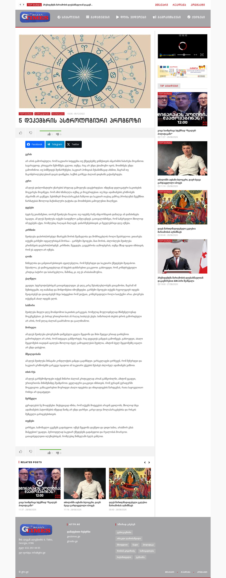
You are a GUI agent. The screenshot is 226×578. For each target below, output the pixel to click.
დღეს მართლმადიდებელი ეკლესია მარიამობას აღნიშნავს (128, 504)
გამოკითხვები (168, 17)
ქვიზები (198, 17)
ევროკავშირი (124, 532)
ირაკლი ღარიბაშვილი (129, 538)
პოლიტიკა (148, 544)
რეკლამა (179, 5)
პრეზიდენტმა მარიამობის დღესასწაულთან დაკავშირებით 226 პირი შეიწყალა (68, 4)
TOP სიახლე (34, 4)
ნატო (135, 544)
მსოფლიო (122, 544)
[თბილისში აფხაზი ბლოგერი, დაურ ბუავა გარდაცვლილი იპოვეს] (85, 483)
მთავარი (161, 5)
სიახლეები (70, 17)
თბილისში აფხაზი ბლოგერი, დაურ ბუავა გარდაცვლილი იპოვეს (82, 504)
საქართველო (124, 557)
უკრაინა (140, 557)
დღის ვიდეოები (132, 17)
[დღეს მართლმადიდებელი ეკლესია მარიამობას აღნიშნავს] (130, 483)
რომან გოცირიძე (126, 551)
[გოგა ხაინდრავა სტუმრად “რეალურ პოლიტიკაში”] (40, 483)
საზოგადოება (42, 113)
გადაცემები (99, 17)
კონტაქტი (198, 5)
